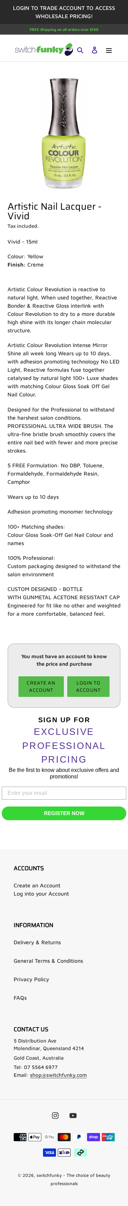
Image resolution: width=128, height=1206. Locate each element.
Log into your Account (41, 893)
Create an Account (37, 885)
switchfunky (49, 1175)
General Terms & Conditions (48, 961)
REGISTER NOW (64, 813)
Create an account (41, 686)
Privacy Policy (31, 979)
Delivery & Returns (37, 942)
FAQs (20, 998)
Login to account (88, 686)
